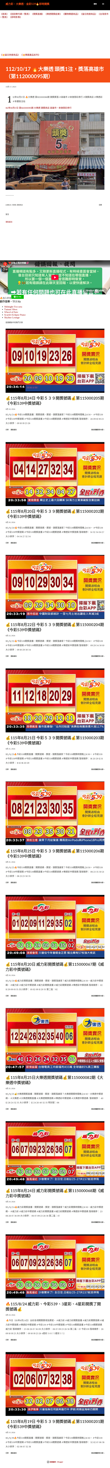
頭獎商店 (20, 205)
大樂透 (14, 205)
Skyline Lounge (12, 317)
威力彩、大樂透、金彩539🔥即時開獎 (27, 3)
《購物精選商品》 (70, 14)
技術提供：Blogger (56, 1462)
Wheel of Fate (11, 312)
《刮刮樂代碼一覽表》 (20, 14)
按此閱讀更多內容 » (97, 429)
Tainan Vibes (10, 309)
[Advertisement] (55, 36)
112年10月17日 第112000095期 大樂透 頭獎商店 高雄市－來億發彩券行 (39, 107)
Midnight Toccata (13, 306)
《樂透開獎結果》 (53, 14)
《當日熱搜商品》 (88, 14)
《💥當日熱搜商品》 (10, 55)
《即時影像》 (15, 17)
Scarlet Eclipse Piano (15, 314)
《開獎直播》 (37, 14)
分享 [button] (100, 205)
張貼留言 (9, 222)
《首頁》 (4, 14)
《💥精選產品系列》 (30, 55)
